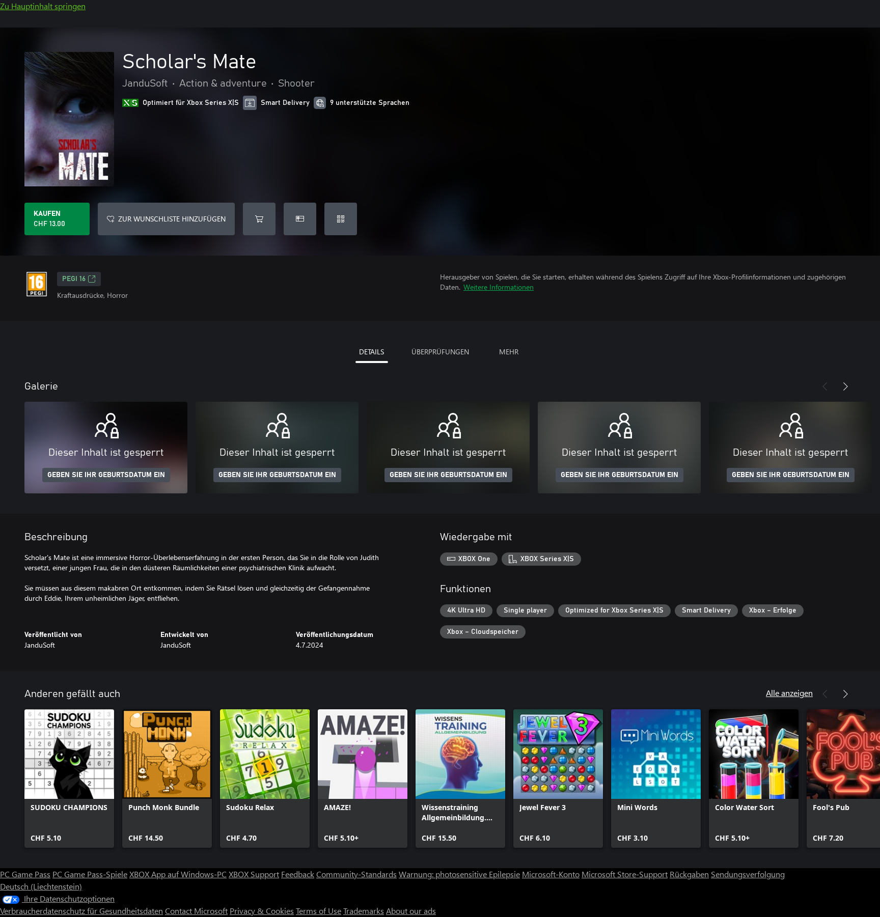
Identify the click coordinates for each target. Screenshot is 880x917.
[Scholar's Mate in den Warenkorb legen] (259, 219)
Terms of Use (318, 910)
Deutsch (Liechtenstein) (41, 886)
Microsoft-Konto (551, 874)
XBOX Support (254, 874)
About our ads (411, 910)
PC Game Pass (25, 874)
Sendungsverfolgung (748, 874)
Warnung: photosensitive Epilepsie (459, 874)
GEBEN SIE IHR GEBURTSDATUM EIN (106, 475)
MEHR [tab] (508, 351)
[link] (69, 778)
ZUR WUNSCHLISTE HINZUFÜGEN (172, 219)
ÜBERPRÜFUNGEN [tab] (440, 351)
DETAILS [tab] (371, 351)
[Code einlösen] (340, 219)
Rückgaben (689, 874)
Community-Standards (356, 874)
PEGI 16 (74, 279)
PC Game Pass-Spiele (89, 874)
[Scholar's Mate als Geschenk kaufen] (300, 219)
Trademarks (363, 910)
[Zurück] (825, 386)
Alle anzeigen (789, 692)
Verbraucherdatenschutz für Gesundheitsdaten (81, 910)
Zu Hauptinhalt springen (43, 6)
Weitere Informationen (498, 287)
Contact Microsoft (196, 910)
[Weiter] (845, 386)
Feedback (297, 874)
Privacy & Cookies (262, 910)
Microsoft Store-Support (625, 874)
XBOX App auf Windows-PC (178, 874)
